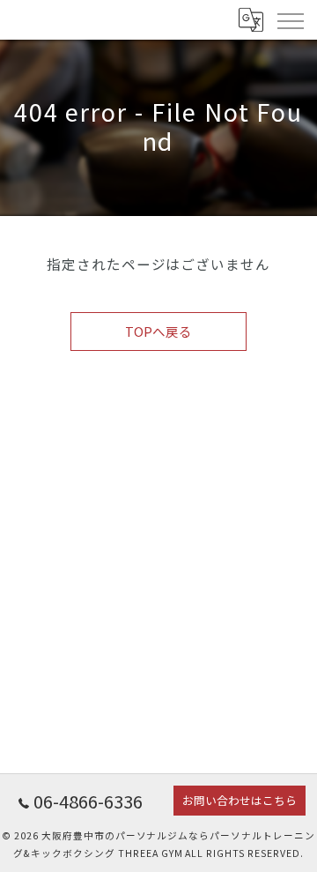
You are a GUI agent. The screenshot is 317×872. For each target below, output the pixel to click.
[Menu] (289, 19)
